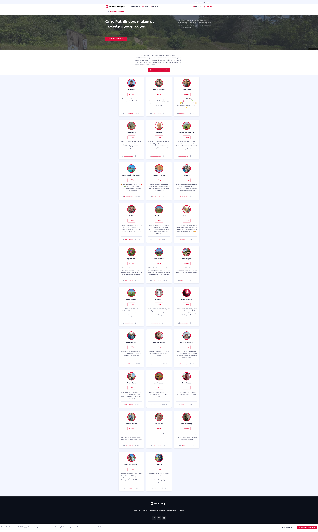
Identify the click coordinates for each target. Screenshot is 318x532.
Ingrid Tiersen (131, 259)
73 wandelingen (183, 156)
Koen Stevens (186, 383)
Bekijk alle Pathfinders (115, 39)
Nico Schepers (187, 259)
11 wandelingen (156, 113)
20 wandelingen (184, 197)
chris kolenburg (186, 424)
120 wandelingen (155, 156)
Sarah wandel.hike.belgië (131, 175)
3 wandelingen (129, 364)
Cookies (181, 510)
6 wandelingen (129, 323)
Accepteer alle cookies (308, 527)
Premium (209, 6)
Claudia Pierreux (131, 216)
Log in (146, 7)
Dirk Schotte (159, 424)
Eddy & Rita (187, 89)
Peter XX (159, 132)
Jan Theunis (131, 132)
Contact (145, 510)
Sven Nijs (131, 89)
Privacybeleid (171, 510)
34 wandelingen (156, 197)
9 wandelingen (129, 113)
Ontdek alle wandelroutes (160, 70)
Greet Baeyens (131, 299)
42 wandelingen (128, 197)
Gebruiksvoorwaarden (157, 510)
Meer (154, 7)
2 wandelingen (156, 404)
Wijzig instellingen (287, 527)
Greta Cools (159, 299)
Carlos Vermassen (159, 383)
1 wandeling (184, 445)
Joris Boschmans (159, 342)
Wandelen (134, 7)
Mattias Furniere (131, 342)
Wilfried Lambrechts (186, 132)
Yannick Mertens (159, 89)
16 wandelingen (156, 239)
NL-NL (197, 7)
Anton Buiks (131, 383)
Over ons (137, 510)
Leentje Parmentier (187, 216)
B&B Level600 (159, 259)
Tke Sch (159, 464)
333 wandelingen (128, 156)
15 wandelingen (128, 280)
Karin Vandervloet (186, 342)
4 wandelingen (184, 323)
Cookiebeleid (108, 527)
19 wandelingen (128, 239)
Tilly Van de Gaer (131, 424)
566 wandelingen (183, 113)
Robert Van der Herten (131, 464)
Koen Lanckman (186, 299)
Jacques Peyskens (159, 175)
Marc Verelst (159, 216)
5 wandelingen (156, 323)
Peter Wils (186, 175)
